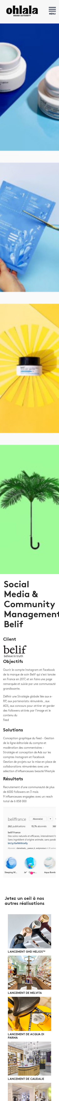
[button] (27, 873)
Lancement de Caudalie (26, 1079)
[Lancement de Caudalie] (29, 1059)
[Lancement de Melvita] (29, 973)
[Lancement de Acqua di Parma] (29, 1014)
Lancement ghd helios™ (26, 952)
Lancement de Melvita (25, 993)
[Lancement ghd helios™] (29, 931)
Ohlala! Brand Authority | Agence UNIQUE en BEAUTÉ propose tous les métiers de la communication (22, 10)
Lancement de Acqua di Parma (26, 1036)
